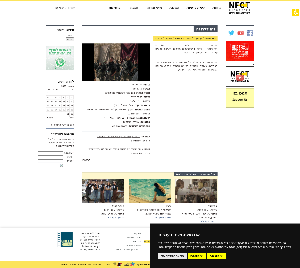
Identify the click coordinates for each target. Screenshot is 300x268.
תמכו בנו (137, 241)
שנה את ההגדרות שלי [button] (172, 255)
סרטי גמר (114, 8)
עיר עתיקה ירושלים (140, 153)
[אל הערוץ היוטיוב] (240, 33)
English (59, 8)
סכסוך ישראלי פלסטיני (107, 149)
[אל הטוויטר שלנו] (231, 33)
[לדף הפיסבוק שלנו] (249, 33)
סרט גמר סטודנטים (140, 140)
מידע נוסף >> (116, 217)
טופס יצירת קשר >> (90, 249)
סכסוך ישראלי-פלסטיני (108, 136)
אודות (217, 8)
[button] (68, 117)
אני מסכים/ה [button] (216, 255)
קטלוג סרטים (196, 8)
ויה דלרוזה (125, 149)
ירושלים (136, 136)
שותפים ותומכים (133, 245)
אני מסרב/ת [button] (196, 255)
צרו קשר (137, 233)
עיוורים (92, 149)
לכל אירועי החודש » (62, 125)
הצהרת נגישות (134, 237)
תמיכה (175, 8)
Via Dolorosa (119, 126)
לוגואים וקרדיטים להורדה (128, 249)
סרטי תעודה (154, 8)
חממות (134, 8)
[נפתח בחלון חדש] (60, 58)
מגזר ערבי (126, 136)
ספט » (50, 117)
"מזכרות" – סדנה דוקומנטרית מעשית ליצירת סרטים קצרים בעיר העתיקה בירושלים (186, 50)
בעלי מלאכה (137, 149)
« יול (71, 117)
